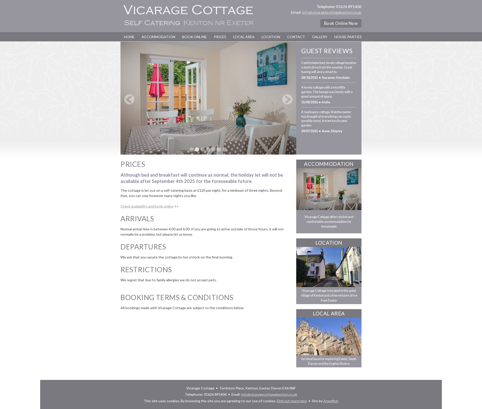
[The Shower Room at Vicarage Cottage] (224, 149)
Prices (220, 37)
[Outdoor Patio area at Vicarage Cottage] (219, 149)
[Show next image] (287, 99)
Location (271, 37)
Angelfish (330, 401)
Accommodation (158, 37)
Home (129, 37)
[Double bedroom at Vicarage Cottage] (208, 149)
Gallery (319, 37)
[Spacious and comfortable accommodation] (329, 189)
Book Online (194, 37)
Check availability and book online (146, 206)
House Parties (348, 37)
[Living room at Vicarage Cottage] (202, 149)
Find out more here (292, 401)
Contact (296, 37)
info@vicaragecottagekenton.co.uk (332, 12)
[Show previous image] (129, 99)
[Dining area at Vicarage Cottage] (197, 149)
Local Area (244, 37)
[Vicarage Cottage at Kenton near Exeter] (191, 149)
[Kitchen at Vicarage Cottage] (213, 149)
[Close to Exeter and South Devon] (329, 336)
